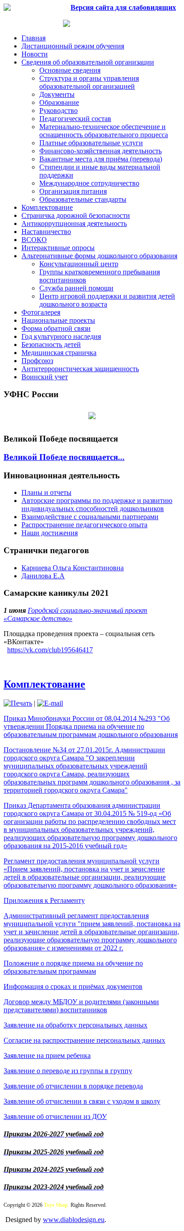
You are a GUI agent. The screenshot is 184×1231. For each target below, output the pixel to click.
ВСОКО (34, 239)
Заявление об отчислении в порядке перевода (73, 1086)
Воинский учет (44, 377)
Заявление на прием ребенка (47, 1055)
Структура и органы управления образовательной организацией (89, 82)
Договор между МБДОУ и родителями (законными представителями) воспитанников (81, 1006)
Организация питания (73, 191)
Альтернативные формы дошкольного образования (99, 256)
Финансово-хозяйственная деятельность (100, 151)
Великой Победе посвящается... (64, 457)
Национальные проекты (58, 320)
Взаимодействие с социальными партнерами (90, 516)
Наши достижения (49, 533)
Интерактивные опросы (58, 247)
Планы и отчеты (46, 492)
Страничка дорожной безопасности (75, 215)
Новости (34, 54)
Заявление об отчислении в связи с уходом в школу (82, 1101)
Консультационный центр (78, 264)
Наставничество (46, 231)
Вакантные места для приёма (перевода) (100, 159)
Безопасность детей (51, 344)
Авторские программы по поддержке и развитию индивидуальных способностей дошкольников (96, 504)
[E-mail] (50, 703)
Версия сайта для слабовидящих (123, 7)
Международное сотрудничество (89, 183)
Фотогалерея (40, 312)
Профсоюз (37, 360)
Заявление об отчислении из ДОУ (55, 1116)
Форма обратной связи (56, 328)
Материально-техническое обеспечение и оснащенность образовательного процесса (103, 131)
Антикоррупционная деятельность (74, 223)
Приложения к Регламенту (44, 900)
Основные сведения (69, 70)
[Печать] (18, 703)
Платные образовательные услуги (91, 143)
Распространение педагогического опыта (84, 525)
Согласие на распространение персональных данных (84, 1040)
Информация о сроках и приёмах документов (73, 986)
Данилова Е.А (43, 576)
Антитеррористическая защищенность (80, 369)
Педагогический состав (75, 118)
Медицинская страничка (58, 352)
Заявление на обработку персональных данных (75, 1025)
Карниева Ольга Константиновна (72, 568)
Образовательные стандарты (82, 199)
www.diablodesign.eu (74, 1219)
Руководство (58, 110)
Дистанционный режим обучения (72, 46)
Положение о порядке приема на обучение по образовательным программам (73, 967)
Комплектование (47, 207)
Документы (57, 94)
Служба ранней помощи (76, 288)
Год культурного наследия (61, 336)
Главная (33, 38)
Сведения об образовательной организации (87, 62)
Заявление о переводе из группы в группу (68, 1071)
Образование (59, 102)
